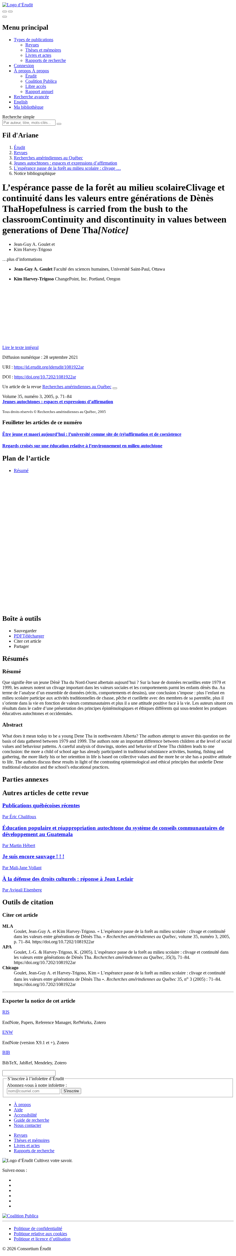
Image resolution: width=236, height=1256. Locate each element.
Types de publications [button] (33, 39)
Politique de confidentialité (38, 1228)
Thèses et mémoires (43, 50)
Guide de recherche (31, 1120)
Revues (32, 44)
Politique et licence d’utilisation (42, 1238)
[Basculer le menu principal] (4, 17)
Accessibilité (25, 1114)
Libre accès (35, 86)
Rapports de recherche (45, 60)
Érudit (31, 75)
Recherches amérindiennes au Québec (48, 157)
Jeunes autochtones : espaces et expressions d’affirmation (65, 163)
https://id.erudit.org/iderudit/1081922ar (49, 367)
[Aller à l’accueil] (17, 4)
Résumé (21, 470)
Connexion (24, 65)
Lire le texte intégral (20, 347)
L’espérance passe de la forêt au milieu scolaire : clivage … (67, 168)
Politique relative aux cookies (40, 1233)
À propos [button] (23, 70)
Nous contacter (27, 1125)
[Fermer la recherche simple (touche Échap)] (10, 11)
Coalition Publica (41, 81)
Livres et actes (38, 55)
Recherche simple (18, 116)
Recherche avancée (31, 96)
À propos (40, 70)
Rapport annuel (39, 91)
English (21, 101)
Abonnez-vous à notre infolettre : (37, 1085)
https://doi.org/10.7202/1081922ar (45, 376)
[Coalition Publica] (20, 1215)
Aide (18, 1109)
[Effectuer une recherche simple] (4, 11)
